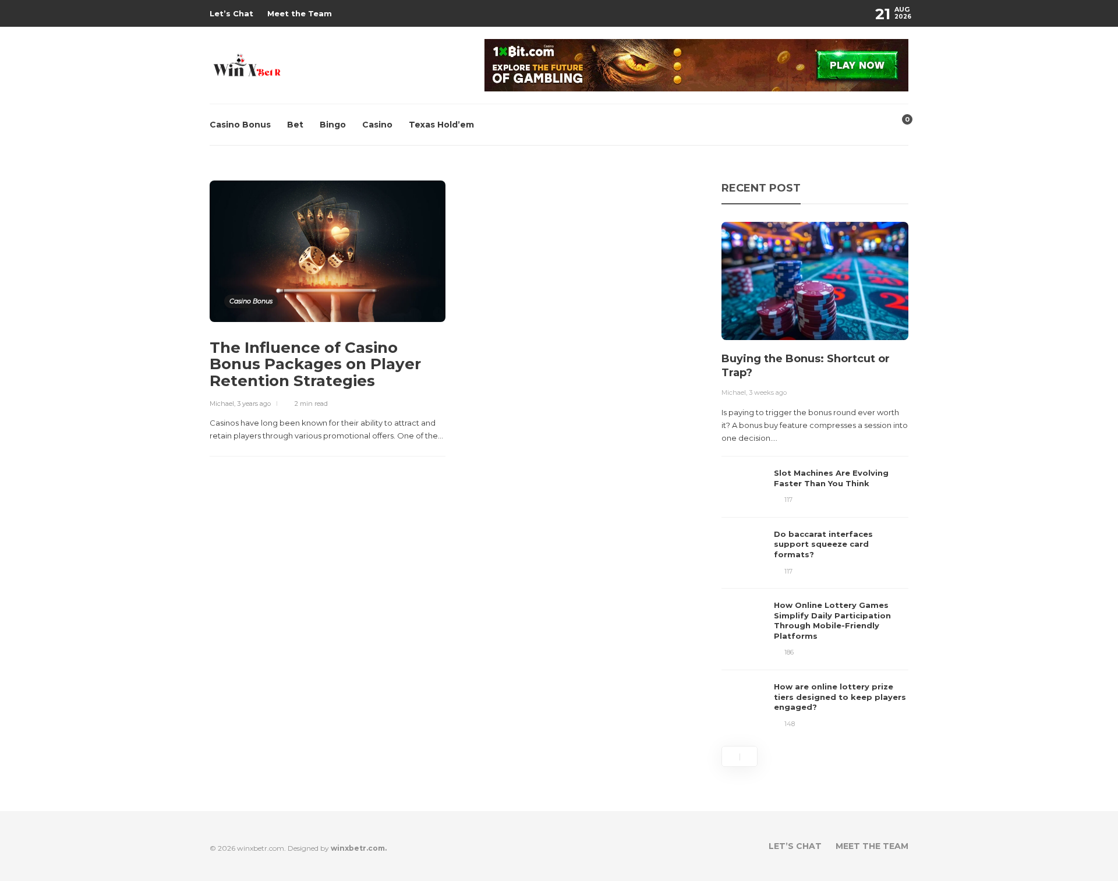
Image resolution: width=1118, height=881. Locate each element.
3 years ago (254, 403)
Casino (377, 124)
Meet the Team (299, 13)
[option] (814, 475)
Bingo (333, 124)
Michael (222, 403)
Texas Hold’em (441, 124)
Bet (295, 124)
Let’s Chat (231, 13)
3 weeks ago (768, 392)
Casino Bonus (240, 124)
